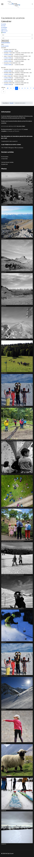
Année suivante (4, 46)
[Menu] (2, 4)
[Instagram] (32, 4)
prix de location (5, 126)
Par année (3, 24)
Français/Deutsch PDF (18, 129)
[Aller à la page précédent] (10, 88)
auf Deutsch (16, 131)
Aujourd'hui (4, 29)
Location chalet (7, 51)
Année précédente (5, 42)
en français (9, 131)
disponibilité (14, 126)
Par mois (3, 25)
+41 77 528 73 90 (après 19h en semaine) (12, 147)
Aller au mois (4, 30)
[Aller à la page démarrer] (7, 88)
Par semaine (4, 27)
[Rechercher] (17, 32)
